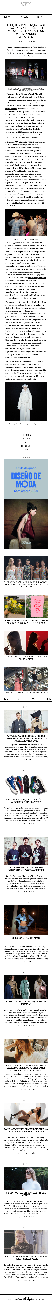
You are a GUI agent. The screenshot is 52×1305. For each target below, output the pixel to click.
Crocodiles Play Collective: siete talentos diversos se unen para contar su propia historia (26, 1068)
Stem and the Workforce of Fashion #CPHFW (26, 693)
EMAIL (26, 450)
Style (26, 707)
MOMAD (19, 203)
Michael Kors (24, 358)
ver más (32, 760)
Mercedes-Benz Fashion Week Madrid (24, 94)
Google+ (4, 1303)
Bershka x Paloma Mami (26, 938)
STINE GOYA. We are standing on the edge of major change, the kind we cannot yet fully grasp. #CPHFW (26, 584)
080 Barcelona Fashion (24, 142)
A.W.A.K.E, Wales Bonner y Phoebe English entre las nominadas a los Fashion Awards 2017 (26, 738)
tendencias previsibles (37, 278)
